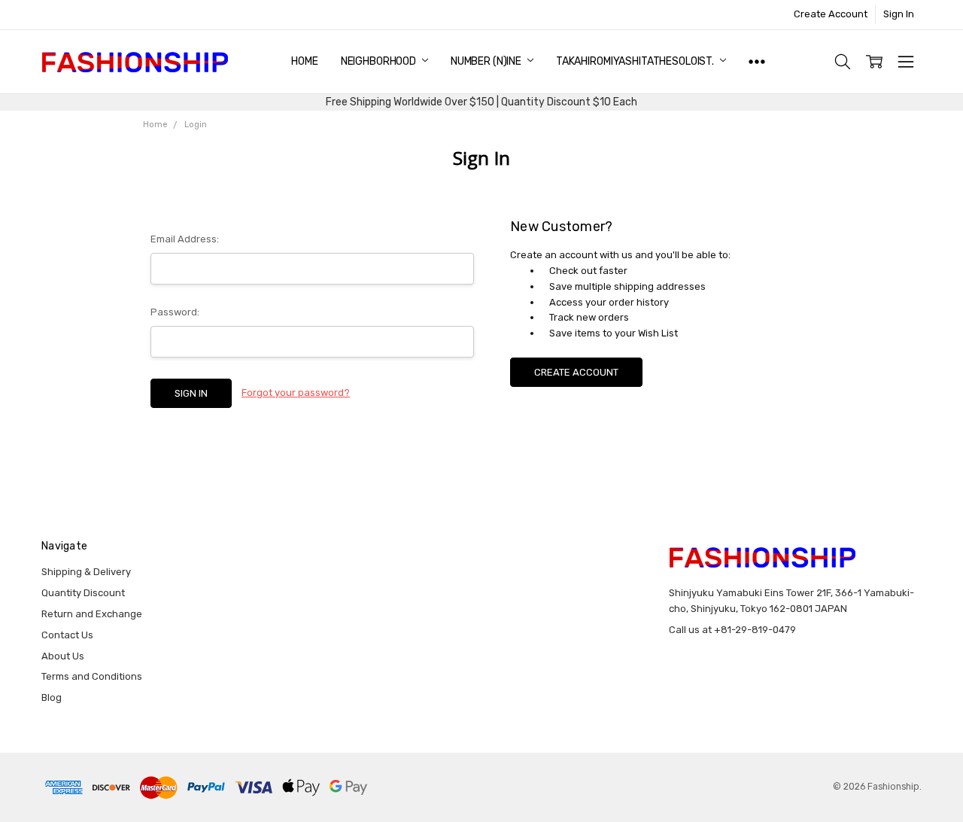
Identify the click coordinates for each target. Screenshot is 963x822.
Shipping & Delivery (86, 571)
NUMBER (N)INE (487, 61)
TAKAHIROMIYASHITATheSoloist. (636, 61)
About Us (62, 656)
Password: (174, 312)
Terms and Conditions (91, 676)
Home (304, 61)
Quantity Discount (83, 592)
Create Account (830, 14)
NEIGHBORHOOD (379, 61)
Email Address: (184, 239)
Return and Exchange (91, 614)
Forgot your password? (296, 392)
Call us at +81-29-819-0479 (732, 629)
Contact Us (67, 635)
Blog (51, 697)
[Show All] (756, 61)
